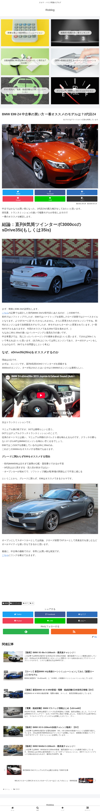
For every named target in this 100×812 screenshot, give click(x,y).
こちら (5, 313)
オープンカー (16, 603)
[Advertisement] (50, 581)
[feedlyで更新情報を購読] (26, 631)
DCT (26, 603)
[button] (82, 199)
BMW (6, 603)
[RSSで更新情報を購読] (74, 631)
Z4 (32, 603)
